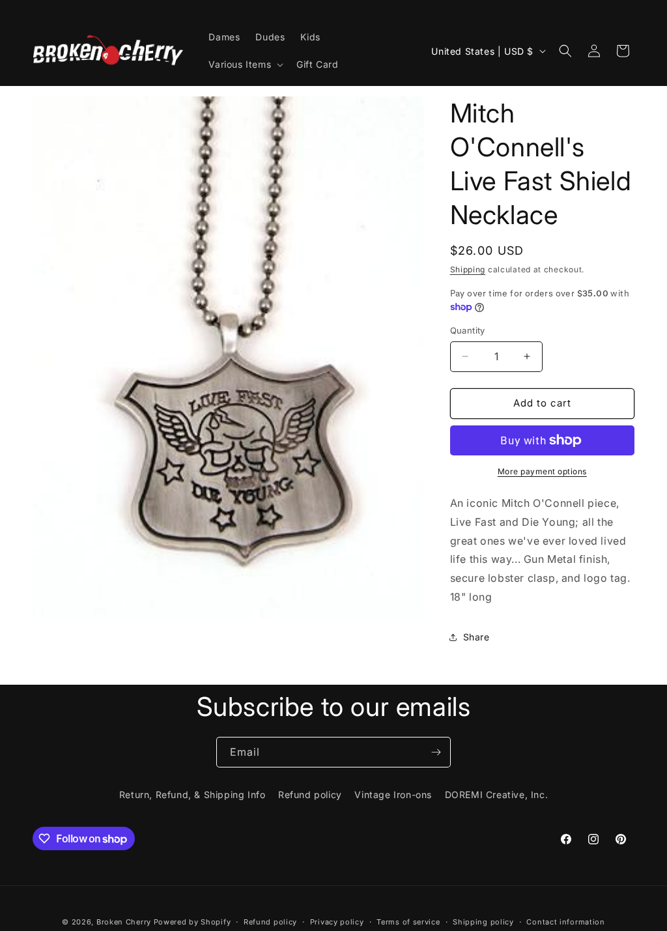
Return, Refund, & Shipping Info (192, 794)
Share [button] (476, 636)
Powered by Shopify (192, 921)
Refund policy (310, 794)
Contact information (565, 921)
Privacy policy (337, 921)
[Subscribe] (435, 752)
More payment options (542, 471)
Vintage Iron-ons (393, 794)
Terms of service (408, 921)
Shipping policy (483, 921)
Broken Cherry (123, 921)
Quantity (467, 330)
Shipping (468, 269)
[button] (245, 64)
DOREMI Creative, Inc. (496, 794)
